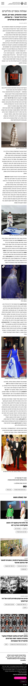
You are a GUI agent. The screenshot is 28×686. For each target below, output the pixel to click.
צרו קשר (24, 663)
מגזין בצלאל (9, 489)
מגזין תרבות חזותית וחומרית (20, 489)
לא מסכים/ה (23, 681)
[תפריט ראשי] (2, 3)
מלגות (6, 644)
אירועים (25, 528)
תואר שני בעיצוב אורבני (22, 566)
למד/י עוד (25, 684)
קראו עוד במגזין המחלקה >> (20, 483)
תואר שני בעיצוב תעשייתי (21, 532)
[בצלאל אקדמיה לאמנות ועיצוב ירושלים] (17, 3)
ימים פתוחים (24, 569)
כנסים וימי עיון (18, 528)
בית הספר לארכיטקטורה (9, 566)
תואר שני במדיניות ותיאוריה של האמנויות (18, 644)
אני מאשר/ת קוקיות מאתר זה (20, 678)
